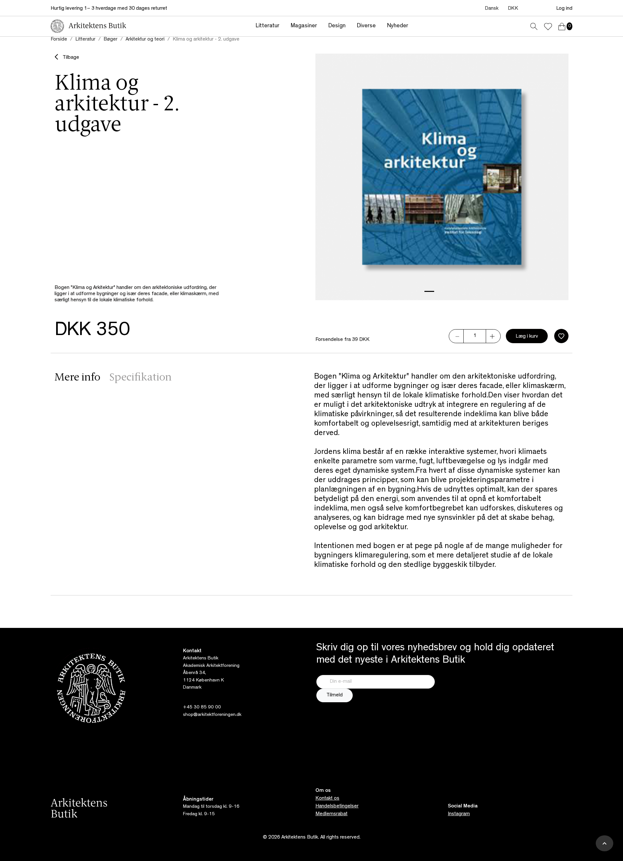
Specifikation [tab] (140, 378)
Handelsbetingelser (337, 806)
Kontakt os (327, 798)
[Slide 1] (429, 291)
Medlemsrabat (331, 814)
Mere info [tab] (77, 378)
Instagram (459, 814)
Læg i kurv (527, 336)
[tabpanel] (441, 471)
